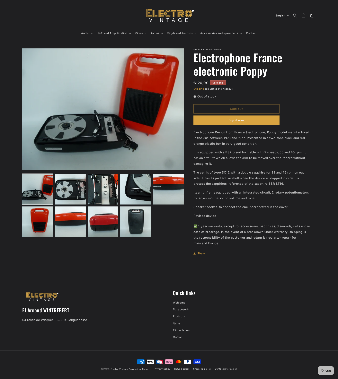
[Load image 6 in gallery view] (37, 221)
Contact (178, 337)
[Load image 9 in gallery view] (135, 221)
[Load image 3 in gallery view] (103, 189)
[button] (86, 33)
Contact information (226, 369)
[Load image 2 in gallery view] (70, 189)
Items (177, 323)
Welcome (179, 302)
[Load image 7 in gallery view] (70, 221)
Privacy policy (162, 369)
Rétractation (181, 330)
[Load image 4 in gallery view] (135, 189)
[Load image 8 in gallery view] (103, 221)
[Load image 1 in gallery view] (37, 189)
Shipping (198, 88)
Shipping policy (202, 369)
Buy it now (236, 120)
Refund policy (182, 369)
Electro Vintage (119, 369)
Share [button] (201, 253)
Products (179, 316)
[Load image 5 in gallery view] (168, 189)
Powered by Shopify (140, 369)
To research (181, 309)
